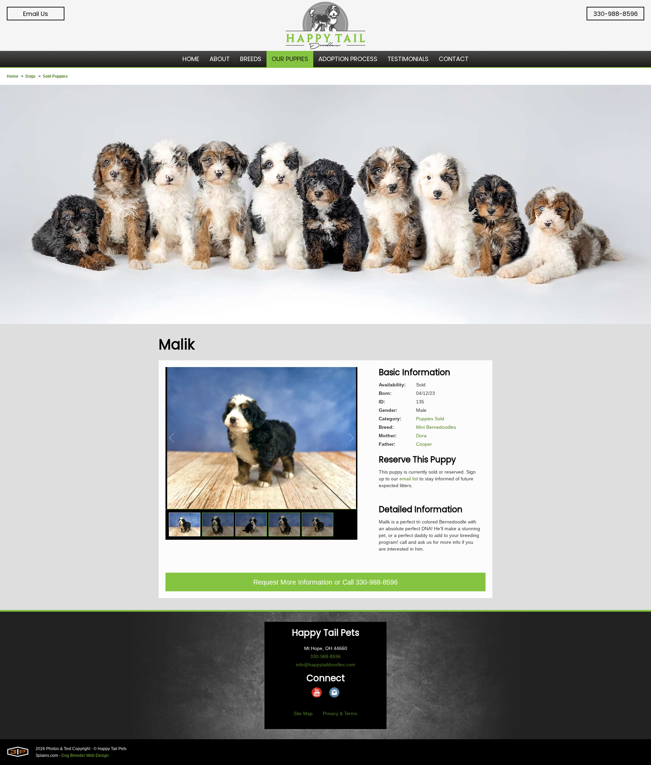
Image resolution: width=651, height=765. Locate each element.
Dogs (30, 76)
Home (12, 76)
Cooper (424, 444)
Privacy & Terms (340, 713)
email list (408, 478)
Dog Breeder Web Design (85, 755)
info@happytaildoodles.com (325, 664)
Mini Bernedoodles (436, 427)
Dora (421, 435)
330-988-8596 (615, 13)
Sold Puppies (55, 76)
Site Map (303, 713)
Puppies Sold (430, 418)
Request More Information (292, 582)
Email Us (35, 13)
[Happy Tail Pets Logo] (325, 25)
